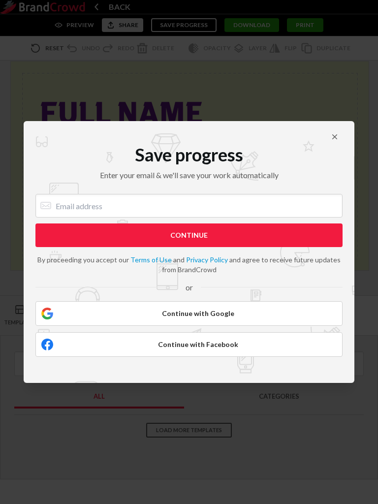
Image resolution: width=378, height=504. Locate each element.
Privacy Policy (207, 259)
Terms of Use (151, 259)
